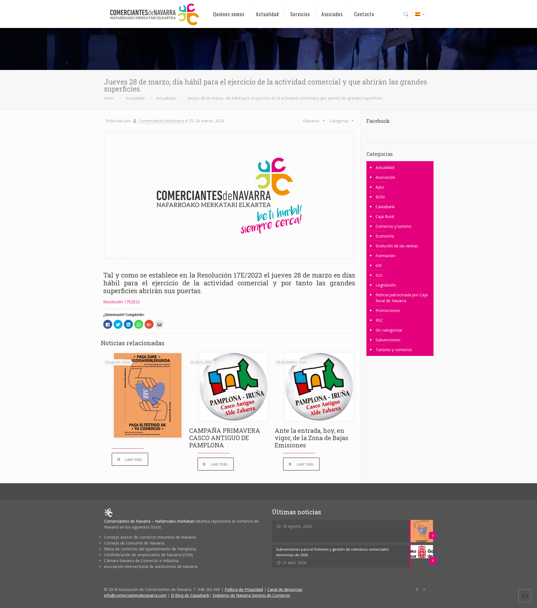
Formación (385, 255)
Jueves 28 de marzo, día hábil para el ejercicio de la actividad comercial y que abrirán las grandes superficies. (285, 98)
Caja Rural (385, 216)
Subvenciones (388, 339)
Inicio (109, 98)
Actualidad (135, 98)
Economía (385, 236)
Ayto (380, 187)
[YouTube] (424, 589)
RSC (379, 320)
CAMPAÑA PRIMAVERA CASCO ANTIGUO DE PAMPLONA (224, 437)
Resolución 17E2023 (121, 301)
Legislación (386, 285)
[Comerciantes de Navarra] (154, 14)
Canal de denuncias (284, 589)
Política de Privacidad (244, 589)
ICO (379, 275)
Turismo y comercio (394, 349)
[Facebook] (417, 589)
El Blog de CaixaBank (190, 595)
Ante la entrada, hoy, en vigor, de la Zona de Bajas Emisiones (311, 437)
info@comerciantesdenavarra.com (135, 595)
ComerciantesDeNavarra (161, 120)
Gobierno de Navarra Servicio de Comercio (251, 595)
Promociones (388, 310)
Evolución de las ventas (397, 245)
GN (378, 265)
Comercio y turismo (393, 226)
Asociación (385, 177)
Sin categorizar (389, 330)
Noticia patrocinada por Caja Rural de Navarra (402, 297)
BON (380, 196)
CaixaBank (385, 206)
